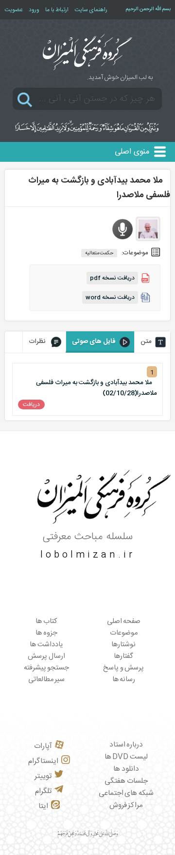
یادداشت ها (46, 645)
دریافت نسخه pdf (112, 278)
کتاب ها (46, 621)
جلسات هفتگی (126, 781)
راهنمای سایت (90, 10)
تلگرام (43, 791)
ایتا (43, 806)
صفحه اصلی (124, 621)
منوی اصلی (132, 151)
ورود (34, 10)
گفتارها (123, 656)
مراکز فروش (126, 805)
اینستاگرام (43, 761)
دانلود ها (126, 769)
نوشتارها (123, 645)
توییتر (43, 776)
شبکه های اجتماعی (126, 793)
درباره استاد (126, 745)
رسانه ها (124, 679)
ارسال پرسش (46, 656)
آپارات (43, 746)
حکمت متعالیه (99, 253)
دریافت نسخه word (110, 297)
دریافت (31, 404)
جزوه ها (46, 633)
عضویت (13, 10)
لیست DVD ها (126, 757)
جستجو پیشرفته (47, 668)
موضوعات (124, 633)
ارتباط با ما (57, 10)
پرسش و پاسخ (123, 668)
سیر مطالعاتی (46, 679)
